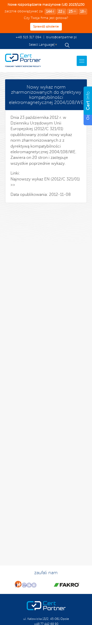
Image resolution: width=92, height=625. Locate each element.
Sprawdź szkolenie (46, 26)
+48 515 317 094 (28, 37)
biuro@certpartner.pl (61, 37)
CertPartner (46, 605)
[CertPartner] (23, 61)
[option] (25, 584)
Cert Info (46, 94)
